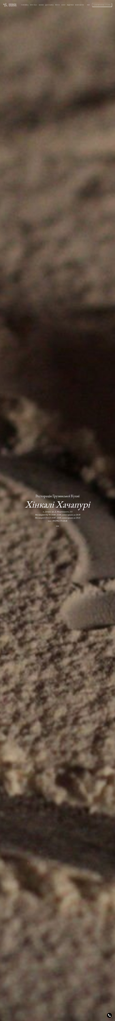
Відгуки (70, 5)
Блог (63, 5)
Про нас (33, 5)
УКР (88, 5)
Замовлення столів (102, 5)
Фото (57, 5)
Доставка (49, 5)
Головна (25, 5)
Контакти (79, 5)
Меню (41, 5)
